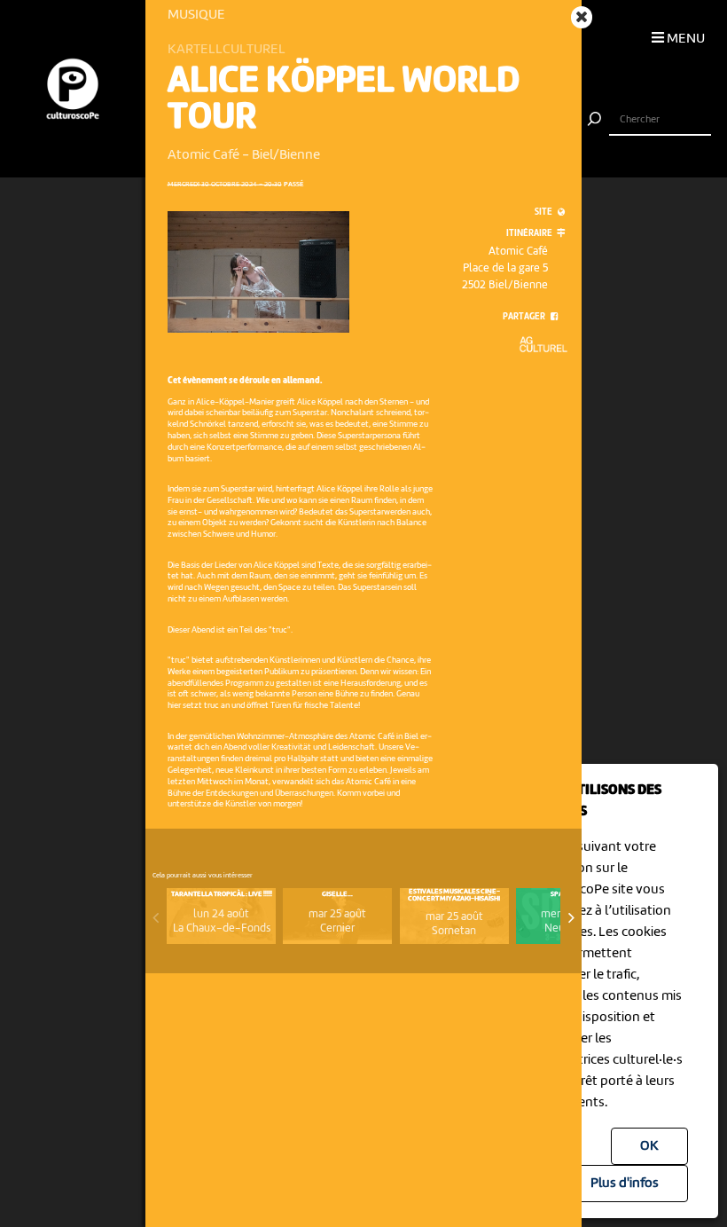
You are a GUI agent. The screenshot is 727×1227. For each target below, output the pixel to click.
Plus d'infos (624, 1183)
